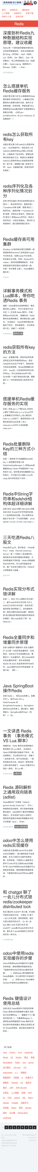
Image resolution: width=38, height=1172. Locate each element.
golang (17, 1097)
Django (6, 1102)
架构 (21, 1107)
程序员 (28, 1082)
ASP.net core (21, 1087)
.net (24, 1067)
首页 (4, 9)
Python (12, 1052)
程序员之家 (18, 333)
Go (21, 1082)
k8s (23, 1097)
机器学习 (29, 1077)
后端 (23, 1092)
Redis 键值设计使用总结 (17, 1000)
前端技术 (14, 9)
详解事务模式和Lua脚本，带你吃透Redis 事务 (19, 295)
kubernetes (7, 1072)
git (4, 1097)
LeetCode (7, 1117)
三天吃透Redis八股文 (19, 539)
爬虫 (5, 1112)
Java (5, 1052)
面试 (5, 1087)
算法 (26, 1057)
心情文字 (17, 773)
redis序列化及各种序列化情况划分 (18, 191)
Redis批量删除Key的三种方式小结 (19, 448)
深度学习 (24, 1102)
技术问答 (19, 16)
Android (14, 1082)
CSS (10, 1097)
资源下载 (29, 13)
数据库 (23, 1072)
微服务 (6, 1082)
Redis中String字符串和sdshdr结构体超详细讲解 (18, 498)
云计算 (12, 1112)
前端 (33, 1057)
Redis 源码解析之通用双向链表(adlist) (17, 792)
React (13, 1107)
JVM (11, 1087)
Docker (19, 1057)
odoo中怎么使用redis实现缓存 (18, 842)
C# (12, 1057)
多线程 (6, 1107)
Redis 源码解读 (21, 826)
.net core (17, 1067)
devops (28, 1107)
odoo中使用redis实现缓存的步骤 (18, 955)
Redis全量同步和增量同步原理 (19, 639)
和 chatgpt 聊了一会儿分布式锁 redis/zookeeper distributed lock (18, 899)
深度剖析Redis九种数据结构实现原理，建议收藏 (19, 37)
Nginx (30, 1097)
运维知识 (17, 13)
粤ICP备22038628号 (29, 1135)
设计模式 (7, 1067)
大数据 (16, 1077)
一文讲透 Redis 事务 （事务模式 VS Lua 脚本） (18, 735)
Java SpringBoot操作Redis (18, 688)
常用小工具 (6, 16)
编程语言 (26, 9)
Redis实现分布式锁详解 (19, 591)
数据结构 (7, 1077)
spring (31, 1062)
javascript (29, 1052)
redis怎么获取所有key (18, 136)
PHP (30, 1092)
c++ (16, 1072)
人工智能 (6, 13)
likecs (11, 1135)
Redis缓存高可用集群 (19, 241)
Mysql (5, 1057)
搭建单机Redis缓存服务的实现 (19, 401)
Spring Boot (23, 1112)
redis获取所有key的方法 (19, 349)
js (22, 1077)
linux (20, 1052)
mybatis (15, 1102)
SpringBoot (7, 1062)
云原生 (6, 1092)
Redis (17, 1062)
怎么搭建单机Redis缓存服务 (16, 88)
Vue (24, 1062)
